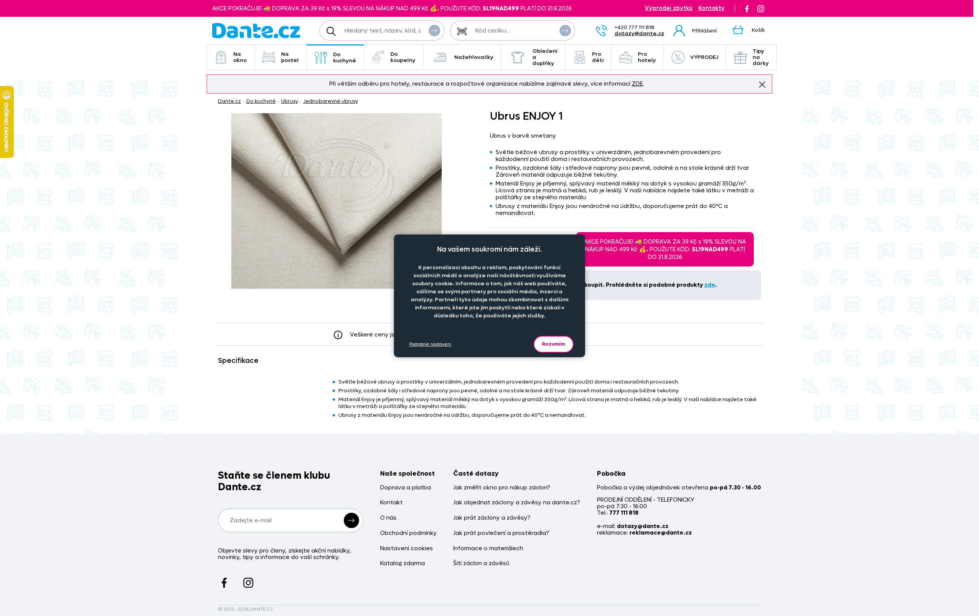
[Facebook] (747, 8)
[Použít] (565, 30)
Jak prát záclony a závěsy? (491, 518)
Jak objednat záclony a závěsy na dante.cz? (516, 502)
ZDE (637, 84)
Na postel (290, 57)
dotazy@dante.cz (639, 33)
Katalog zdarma (402, 563)
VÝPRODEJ (704, 57)
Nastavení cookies (406, 548)
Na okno (240, 57)
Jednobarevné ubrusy (330, 101)
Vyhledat (434, 30)
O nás (388, 518)
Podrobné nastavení (430, 344)
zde (709, 285)
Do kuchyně (344, 57)
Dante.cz (229, 101)
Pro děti (597, 57)
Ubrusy (289, 101)
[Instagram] (761, 8)
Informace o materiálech (488, 548)
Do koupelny (402, 57)
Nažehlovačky (473, 57)
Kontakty (711, 8)
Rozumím (553, 344)
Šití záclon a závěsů (481, 563)
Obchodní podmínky (408, 533)
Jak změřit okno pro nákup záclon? (501, 487)
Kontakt (391, 502)
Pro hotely (647, 57)
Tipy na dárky (761, 57)
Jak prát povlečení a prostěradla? (501, 533)
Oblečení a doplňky (545, 57)
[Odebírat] (351, 520)
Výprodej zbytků (669, 8)
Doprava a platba (405, 487)
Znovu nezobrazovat (762, 84)
